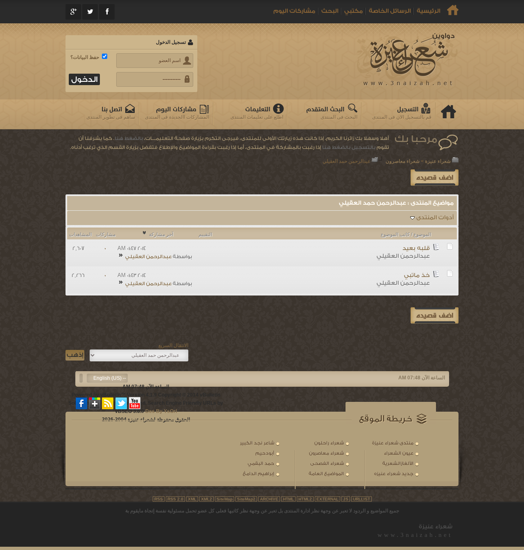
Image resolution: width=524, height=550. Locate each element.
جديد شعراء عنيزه (393, 473)
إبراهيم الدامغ (258, 473)
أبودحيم (264, 453)
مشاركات (105, 234)
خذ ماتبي (417, 275)
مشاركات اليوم (294, 11)
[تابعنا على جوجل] (95, 403)
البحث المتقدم (325, 109)
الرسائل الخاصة (390, 11)
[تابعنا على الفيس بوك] (82, 403)
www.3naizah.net (414, 535)
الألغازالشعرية (397, 463)
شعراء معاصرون (403, 161)
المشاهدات (80, 234)
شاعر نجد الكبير (257, 443)
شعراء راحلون (329, 443)
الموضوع (422, 234)
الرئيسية (428, 11)
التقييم (205, 234)
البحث (329, 11)
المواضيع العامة (326, 473)
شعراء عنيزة (438, 161)
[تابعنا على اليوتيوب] (135, 403)
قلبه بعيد (416, 248)
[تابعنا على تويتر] (121, 403)
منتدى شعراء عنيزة (392, 443)
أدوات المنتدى (435, 217)
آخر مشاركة (161, 234)
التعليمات (258, 109)
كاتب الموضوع (395, 234)
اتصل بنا (112, 109)
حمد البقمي (261, 463)
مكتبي (353, 11)
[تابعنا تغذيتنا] (108, 403)
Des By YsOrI (161, 411)
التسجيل (408, 109)
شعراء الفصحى (327, 463)
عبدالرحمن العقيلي (403, 256)
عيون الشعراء (398, 453)
